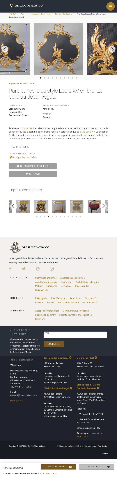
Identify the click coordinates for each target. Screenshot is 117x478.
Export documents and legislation (75, 315)
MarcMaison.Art (59, 298)
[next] (112, 49)
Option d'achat (42, 290)
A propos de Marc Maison (47, 310)
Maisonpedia (41, 298)
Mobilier (39, 286)
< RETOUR (12, 14)
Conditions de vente (88, 446)
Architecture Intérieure (46, 282)
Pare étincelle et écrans (63, 14)
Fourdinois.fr (91, 298)
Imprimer (33, 173)
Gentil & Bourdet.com (68, 302)
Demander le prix (60, 466)
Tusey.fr (51, 302)
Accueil (24, 14)
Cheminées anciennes (46, 278)
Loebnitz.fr (75, 298)
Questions (40, 319)
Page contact (16, 400)
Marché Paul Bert (87, 358)
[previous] (5, 49)
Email (46, 333)
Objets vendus (82, 286)
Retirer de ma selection (99, 467)
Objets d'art (66, 282)
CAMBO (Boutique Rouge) (58, 388)
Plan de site (103, 446)
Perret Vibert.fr (89, 302)
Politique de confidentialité (68, 446)
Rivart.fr (39, 302)
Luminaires (51, 286)
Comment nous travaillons (76, 310)
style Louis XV (87, 131)
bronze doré (27, 128)
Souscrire (54, 344)
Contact (105, 454)
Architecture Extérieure (87, 282)
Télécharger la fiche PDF (32, 166)
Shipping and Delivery (45, 315)
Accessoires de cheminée (40, 14)
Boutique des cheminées (22, 157)
